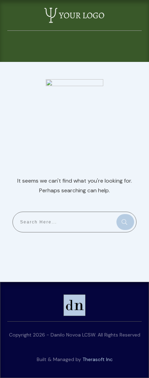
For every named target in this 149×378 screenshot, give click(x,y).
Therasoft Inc (97, 359)
